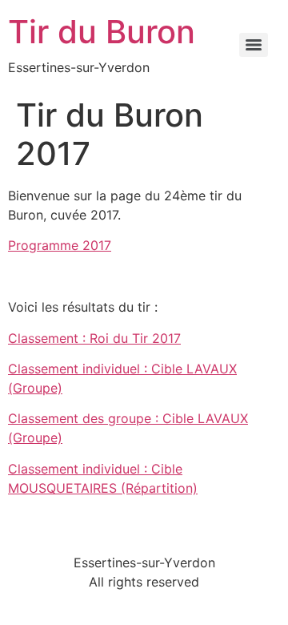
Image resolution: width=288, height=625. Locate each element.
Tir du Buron (101, 31)
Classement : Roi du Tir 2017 (94, 338)
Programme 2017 (59, 245)
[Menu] (253, 45)
